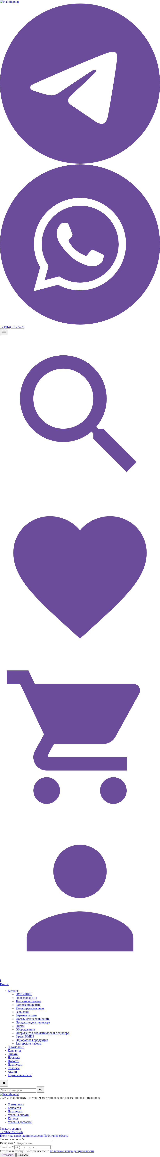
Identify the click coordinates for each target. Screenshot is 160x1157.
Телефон (7, 1147)
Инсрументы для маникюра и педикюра (42, 1033)
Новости (13, 1061)
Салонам (14, 1068)
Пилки (20, 1026)
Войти (4, 984)
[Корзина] (80, 816)
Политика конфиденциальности (21, 1135)
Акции (12, 1071)
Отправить (8, 1154)
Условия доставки (20, 1122)
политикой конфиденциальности (72, 1151)
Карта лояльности (20, 1075)
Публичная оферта (56, 1135)
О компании (16, 1047)
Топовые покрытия (28, 1001)
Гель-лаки (22, 1011)
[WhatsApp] (80, 323)
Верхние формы (26, 1015)
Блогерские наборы (29, 1043)
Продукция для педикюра (33, 1022)
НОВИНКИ (24, 994)
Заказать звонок (10, 1128)
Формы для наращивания (32, 1019)
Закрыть (23, 1154)
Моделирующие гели (30, 1008)
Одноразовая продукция (32, 1040)
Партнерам (15, 1064)
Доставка (14, 1057)
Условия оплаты (18, 1115)
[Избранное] (80, 655)
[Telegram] (80, 162)
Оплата (13, 1054)
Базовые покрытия (28, 1004)
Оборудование (25, 1029)
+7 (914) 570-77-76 (12, 327)
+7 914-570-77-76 (11, 1132)
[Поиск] (80, 494)
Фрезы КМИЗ (25, 1036)
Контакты (14, 1050)
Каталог (13, 990)
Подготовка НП (26, 997)
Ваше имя (7, 1143)
